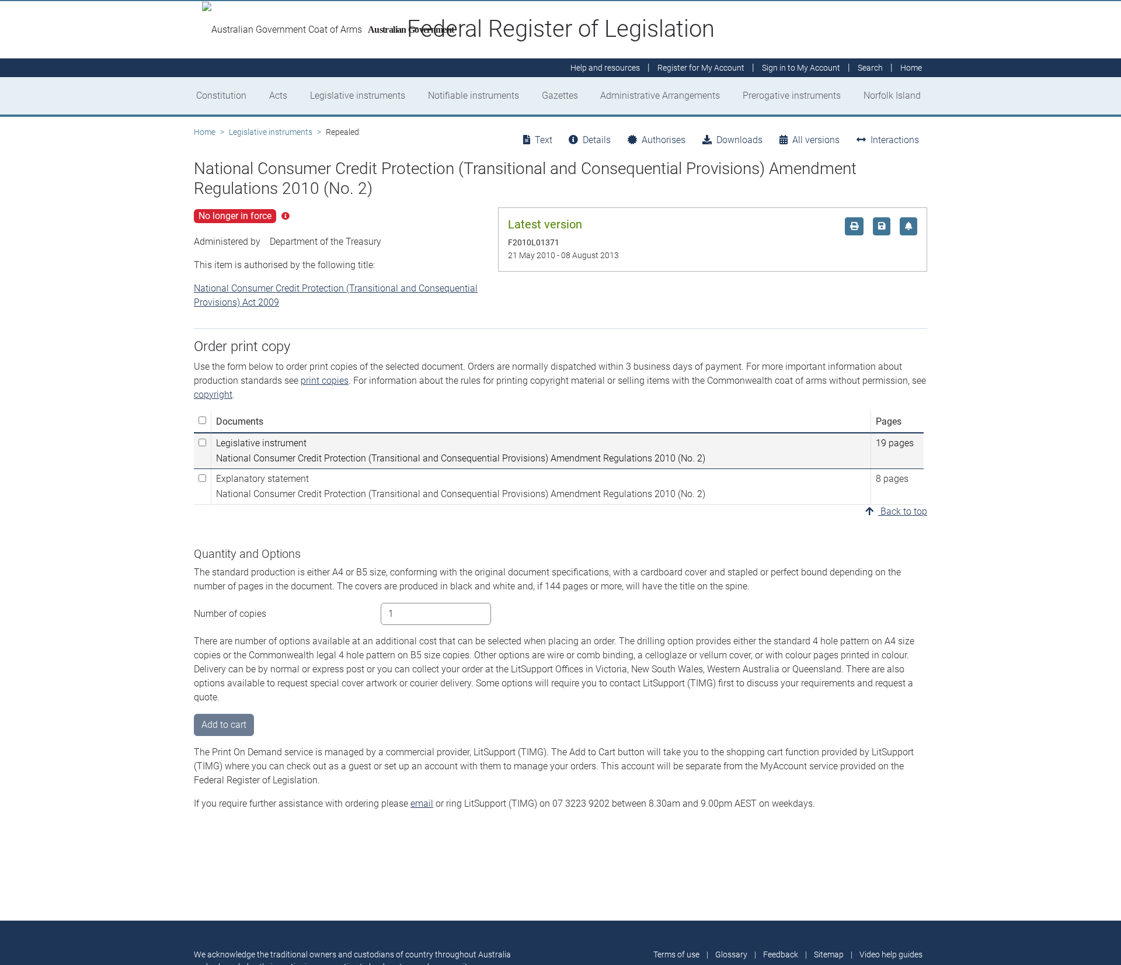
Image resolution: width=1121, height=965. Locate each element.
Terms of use (676, 954)
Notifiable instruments (473, 95)
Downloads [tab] (739, 139)
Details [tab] (597, 139)
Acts (278, 95)
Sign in (801, 67)
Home (204, 132)
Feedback (780, 954)
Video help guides (890, 954)
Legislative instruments (357, 95)
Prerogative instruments (792, 95)
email (421, 803)
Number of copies (230, 613)
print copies (325, 380)
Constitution (221, 95)
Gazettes (560, 95)
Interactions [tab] (895, 139)
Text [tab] (543, 139)
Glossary (731, 954)
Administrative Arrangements (660, 95)
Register (700, 67)
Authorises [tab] (663, 139)
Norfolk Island (892, 95)
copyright (213, 394)
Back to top (902, 511)
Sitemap (829, 954)
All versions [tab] (816, 139)
